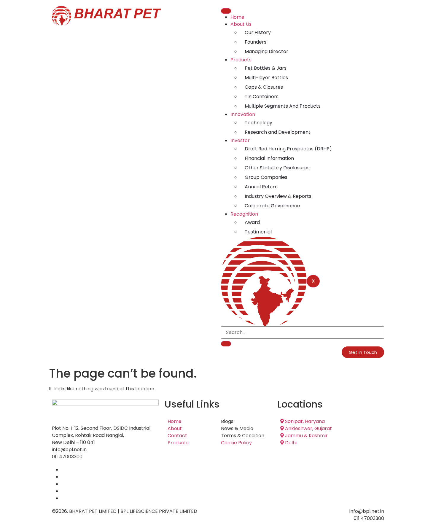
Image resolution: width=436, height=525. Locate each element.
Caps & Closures (264, 87)
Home (237, 17)
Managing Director (266, 51)
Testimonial (258, 231)
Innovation (242, 114)
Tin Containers (262, 96)
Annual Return (261, 186)
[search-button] (226, 343)
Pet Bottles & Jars (266, 68)
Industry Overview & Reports (278, 196)
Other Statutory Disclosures (277, 167)
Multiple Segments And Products (283, 106)
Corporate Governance (272, 205)
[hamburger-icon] (226, 11)
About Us (241, 24)
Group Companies (266, 177)
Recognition (244, 214)
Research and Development (278, 132)
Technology (258, 122)
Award (252, 222)
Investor (240, 140)
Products (241, 59)
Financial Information (269, 158)
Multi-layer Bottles (266, 77)
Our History (258, 32)
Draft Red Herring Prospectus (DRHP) (288, 148)
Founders (255, 42)
